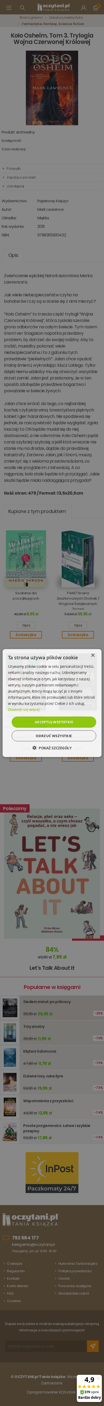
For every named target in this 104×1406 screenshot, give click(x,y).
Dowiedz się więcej (23, 709)
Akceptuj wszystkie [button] (54, 722)
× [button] (93, 655)
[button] (51, 747)
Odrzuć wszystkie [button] (54, 735)
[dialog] (52, 703)
